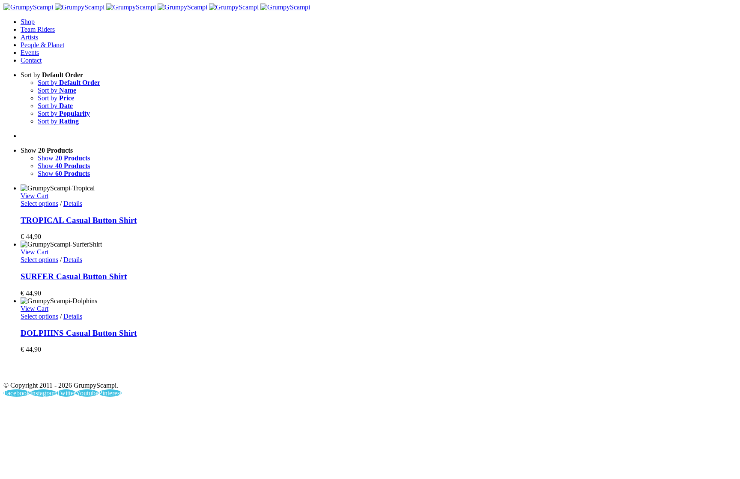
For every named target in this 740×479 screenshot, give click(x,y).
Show (64, 158)
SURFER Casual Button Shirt (74, 276)
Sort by (69, 82)
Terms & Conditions (649, 371)
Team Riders (435, 371)
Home (311, 371)
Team (705, 371)
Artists (388, 371)
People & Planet (494, 371)
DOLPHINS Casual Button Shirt (79, 332)
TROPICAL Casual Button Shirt (79, 220)
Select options (39, 203)
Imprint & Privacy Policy (570, 371)
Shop (349, 371)
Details (72, 203)
